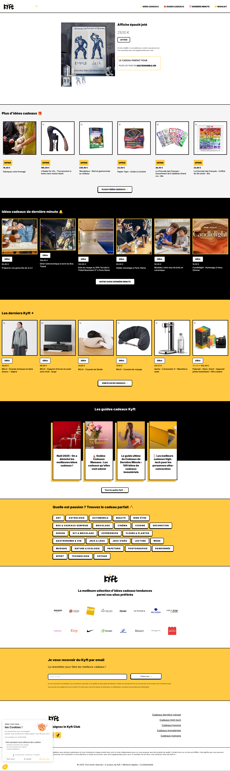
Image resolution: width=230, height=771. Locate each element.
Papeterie (114, 548)
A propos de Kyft (112, 764)
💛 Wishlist (220, 6)
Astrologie (77, 518)
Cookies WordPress (13, 749)
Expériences (110, 533)
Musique (61, 548)
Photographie (138, 548)
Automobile (100, 518)
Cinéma (123, 525)
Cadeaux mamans (171, 735)
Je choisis (27, 759)
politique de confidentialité (140, 687)
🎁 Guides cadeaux (174, 6)
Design (60, 533)
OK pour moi (44, 759)
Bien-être (139, 518)
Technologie (80, 556)
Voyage (102, 556)
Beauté (121, 518)
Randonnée (162, 548)
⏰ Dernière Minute (199, 6)
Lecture (140, 541)
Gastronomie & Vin (146, 65)
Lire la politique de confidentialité (15, 737)
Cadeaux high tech (170, 720)
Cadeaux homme (171, 725)
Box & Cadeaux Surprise (72, 525)
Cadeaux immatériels (169, 730)
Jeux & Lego (97, 541)
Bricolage (103, 525)
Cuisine (140, 525)
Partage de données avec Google (18, 745)
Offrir (123, 40)
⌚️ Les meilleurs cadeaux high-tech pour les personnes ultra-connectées (163, 462)
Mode (157, 541)
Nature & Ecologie (87, 548)
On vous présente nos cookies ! (17, 747)
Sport (60, 556)
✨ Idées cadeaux (149, 6)
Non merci (11, 759)
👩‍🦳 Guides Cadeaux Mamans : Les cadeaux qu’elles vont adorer (99, 462)
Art (58, 518)
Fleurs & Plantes (137, 533)
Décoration (161, 525)
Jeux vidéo (120, 541)
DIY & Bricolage (83, 533)
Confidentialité (146, 764)
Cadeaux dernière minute (166, 714)
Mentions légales (130, 764)
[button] (5, 767)
